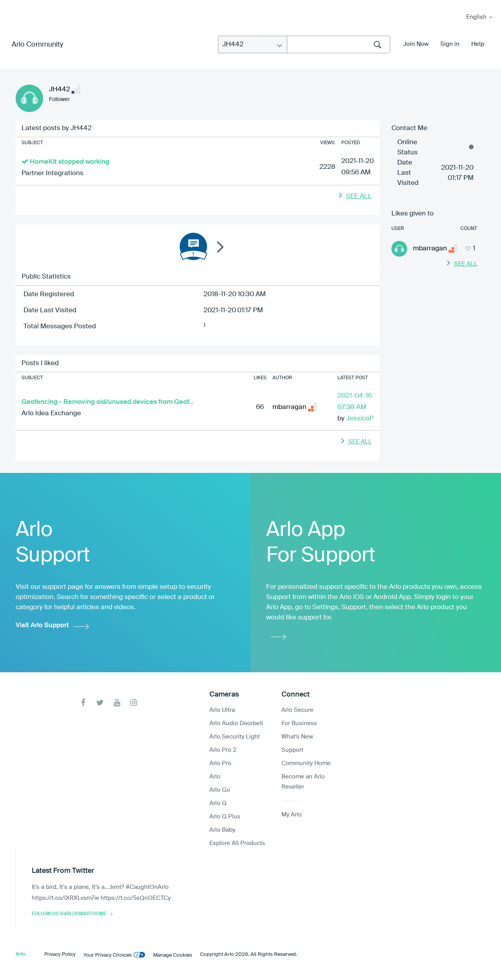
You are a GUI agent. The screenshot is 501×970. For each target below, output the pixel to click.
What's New (297, 737)
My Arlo (11, 5)
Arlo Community (37, 44)
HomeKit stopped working (69, 162)
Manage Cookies (172, 955)
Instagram (134, 703)
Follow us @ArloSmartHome (69, 914)
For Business (299, 723)
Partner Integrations (52, 173)
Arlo (214, 777)
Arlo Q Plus (224, 817)
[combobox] (338, 44)
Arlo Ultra (222, 710)
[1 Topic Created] (193, 246)
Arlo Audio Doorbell (236, 723)
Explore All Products (237, 843)
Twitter (100, 703)
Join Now (416, 44)
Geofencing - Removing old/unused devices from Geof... (107, 402)
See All (359, 196)
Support (292, 750)
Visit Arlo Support (42, 625)
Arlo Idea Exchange (51, 413)
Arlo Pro (220, 763)
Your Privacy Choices (107, 955)
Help (477, 44)
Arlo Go (219, 790)
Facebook (83, 703)
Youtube (117, 703)
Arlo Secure (297, 710)
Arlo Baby (222, 830)
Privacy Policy (60, 954)
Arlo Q (218, 803)
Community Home (306, 763)
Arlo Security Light (234, 737)
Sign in (450, 44)
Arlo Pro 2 (222, 750)
